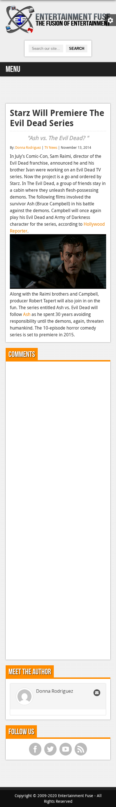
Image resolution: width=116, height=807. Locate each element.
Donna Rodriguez (28, 147)
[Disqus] (58, 436)
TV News (50, 147)
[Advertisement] (58, 89)
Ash (26, 314)
